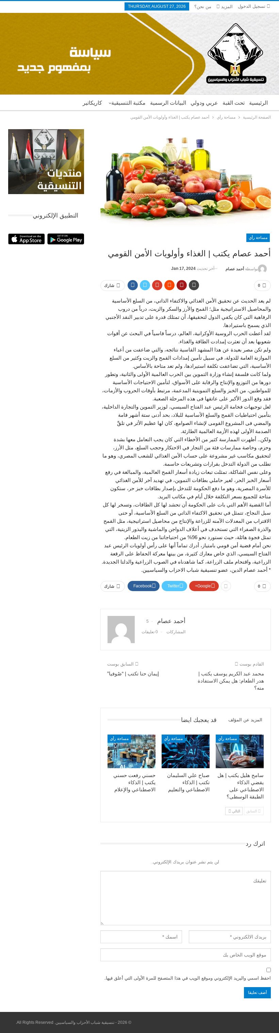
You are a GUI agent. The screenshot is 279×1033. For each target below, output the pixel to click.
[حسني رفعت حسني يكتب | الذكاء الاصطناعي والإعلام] (131, 751)
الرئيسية (258, 103)
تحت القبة (234, 103)
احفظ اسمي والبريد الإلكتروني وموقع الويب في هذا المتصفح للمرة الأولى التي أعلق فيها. (187, 978)
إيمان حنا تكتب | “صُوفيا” (133, 673)
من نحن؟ (202, 6)
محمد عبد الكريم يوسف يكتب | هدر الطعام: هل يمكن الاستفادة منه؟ (231, 681)
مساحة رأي (258, 237)
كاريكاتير (92, 103)
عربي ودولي (204, 103)
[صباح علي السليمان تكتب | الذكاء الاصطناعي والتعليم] (186, 751)
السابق (252, 811)
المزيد (226, 6)
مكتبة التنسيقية (128, 103)
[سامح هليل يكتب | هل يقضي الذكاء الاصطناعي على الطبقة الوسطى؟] (240, 751)
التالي (235, 811)
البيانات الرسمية (168, 103)
